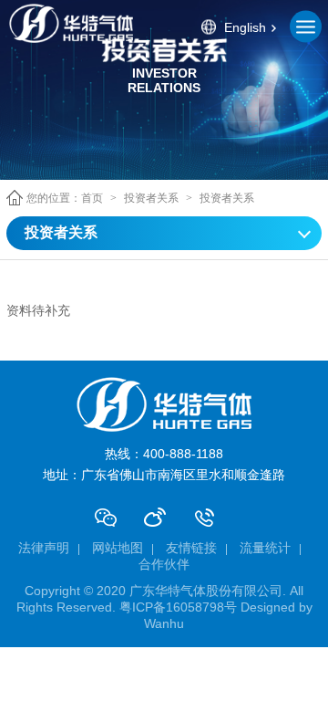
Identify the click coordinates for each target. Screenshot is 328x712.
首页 (92, 198)
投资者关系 (151, 198)
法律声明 (43, 547)
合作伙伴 (164, 564)
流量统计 (265, 547)
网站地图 (117, 547)
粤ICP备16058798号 (178, 607)
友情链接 (191, 547)
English (245, 26)
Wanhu (164, 623)
